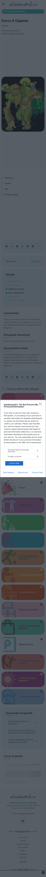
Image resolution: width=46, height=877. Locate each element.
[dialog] (23, 438)
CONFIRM (14, 463)
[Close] (41, 404)
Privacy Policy (37, 472)
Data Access (23, 472)
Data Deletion (8, 472)
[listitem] (23, 450)
